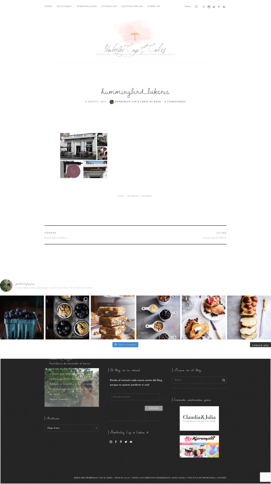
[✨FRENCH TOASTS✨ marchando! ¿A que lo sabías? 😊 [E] (204, 317)
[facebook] (115, 441)
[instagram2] (208, 7)
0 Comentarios (175, 102)
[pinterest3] (218, 7)
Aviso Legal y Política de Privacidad (193, 478)
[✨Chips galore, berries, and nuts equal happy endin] (158, 317)
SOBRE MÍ (154, 6)
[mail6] (223, 7)
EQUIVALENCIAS (132, 6)
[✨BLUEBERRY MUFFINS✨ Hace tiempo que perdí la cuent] (67, 317)
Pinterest (147, 196)
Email (121, 196)
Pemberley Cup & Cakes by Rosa (138, 102)
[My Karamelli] (199, 446)
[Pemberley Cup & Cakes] (135, 41)
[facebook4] (203, 7)
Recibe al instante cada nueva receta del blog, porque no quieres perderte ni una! (136, 382)
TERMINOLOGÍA (86, 6)
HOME (48, 6)
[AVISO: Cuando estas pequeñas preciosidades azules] (22, 317)
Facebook (134, 196)
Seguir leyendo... (59, 399)
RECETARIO (64, 6)
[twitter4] (213, 7)
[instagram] (110, 441)
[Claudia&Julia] (199, 418)
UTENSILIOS (109, 6)
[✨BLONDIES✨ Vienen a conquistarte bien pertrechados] (113, 317)
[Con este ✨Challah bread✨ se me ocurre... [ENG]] (249, 317)
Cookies (221, 478)
